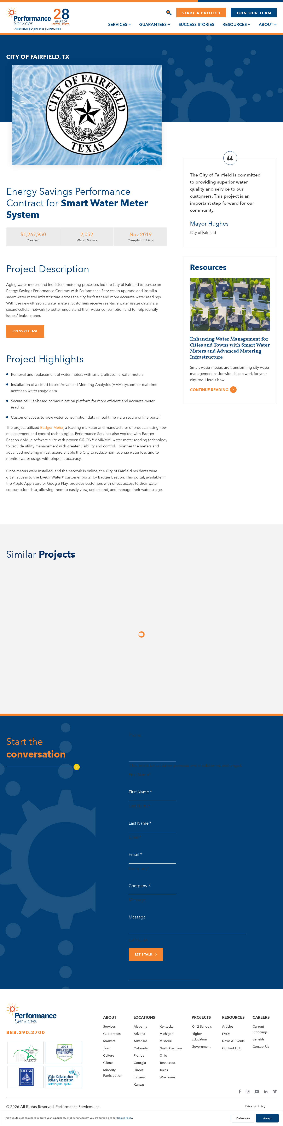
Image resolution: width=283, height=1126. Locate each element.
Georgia (140, 1063)
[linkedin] (265, 1092)
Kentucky (166, 1026)
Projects (201, 1017)
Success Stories (196, 24)
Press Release (25, 331)
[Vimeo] (275, 1092)
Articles (227, 1026)
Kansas (139, 1084)
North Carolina (171, 1048)
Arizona (139, 1034)
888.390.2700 (25, 1032)
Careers (261, 1017)
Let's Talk (143, 954)
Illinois (138, 1070)
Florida (139, 1055)
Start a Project (201, 13)
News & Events (233, 1041)
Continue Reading (209, 390)
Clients (108, 1063)
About (266, 24)
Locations (144, 1017)
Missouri (166, 1041)
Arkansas (140, 1041)
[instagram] (247, 1092)
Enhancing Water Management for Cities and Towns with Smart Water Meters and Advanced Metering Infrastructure (230, 348)
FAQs (226, 1034)
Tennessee (167, 1063)
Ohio (163, 1055)
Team (107, 1048)
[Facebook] (239, 1092)
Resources (235, 24)
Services (117, 24)
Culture (108, 1055)
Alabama (140, 1026)
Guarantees (153, 24)
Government (201, 1047)
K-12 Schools (202, 1026)
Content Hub (231, 1048)
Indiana (139, 1077)
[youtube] (257, 1092)
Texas (164, 1070)
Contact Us (261, 1047)
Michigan (166, 1034)
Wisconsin (167, 1077)
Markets (109, 1041)
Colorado (141, 1048)
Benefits (259, 1039)
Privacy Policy (255, 1106)
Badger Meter (51, 427)
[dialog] (169, 12)
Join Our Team (254, 13)
